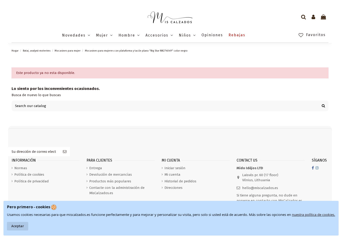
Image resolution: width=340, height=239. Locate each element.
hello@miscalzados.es (260, 188)
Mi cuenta (172, 174)
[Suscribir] (64, 151)
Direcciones (173, 188)
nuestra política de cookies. (313, 214)
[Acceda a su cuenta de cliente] (313, 17)
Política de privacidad (31, 181)
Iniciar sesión (174, 168)
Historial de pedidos (180, 181)
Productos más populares (110, 181)
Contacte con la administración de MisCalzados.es (117, 190)
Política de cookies (29, 174)
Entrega (95, 168)
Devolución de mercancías (110, 174)
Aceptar (17, 226)
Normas (20, 168)
